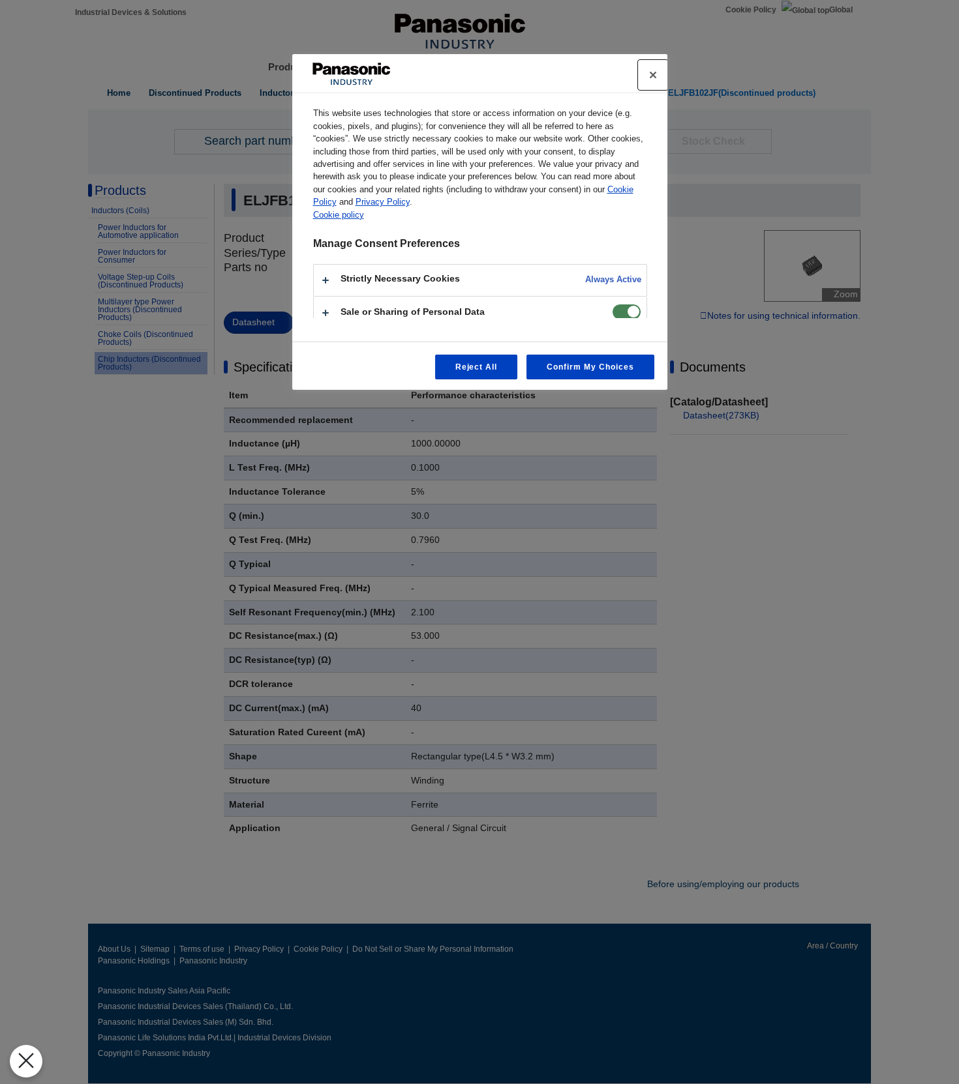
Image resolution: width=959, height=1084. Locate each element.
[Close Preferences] (26, 1061)
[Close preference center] (653, 75)
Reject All (476, 367)
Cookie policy (338, 215)
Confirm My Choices (590, 367)
